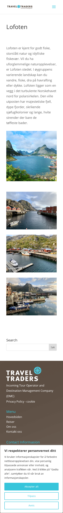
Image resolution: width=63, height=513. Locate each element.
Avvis (31, 505)
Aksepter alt (31, 486)
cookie (30, 401)
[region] (31, 479)
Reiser (10, 422)
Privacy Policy (15, 401)
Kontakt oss (14, 431)
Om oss (11, 427)
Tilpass (31, 496)
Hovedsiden (14, 417)
